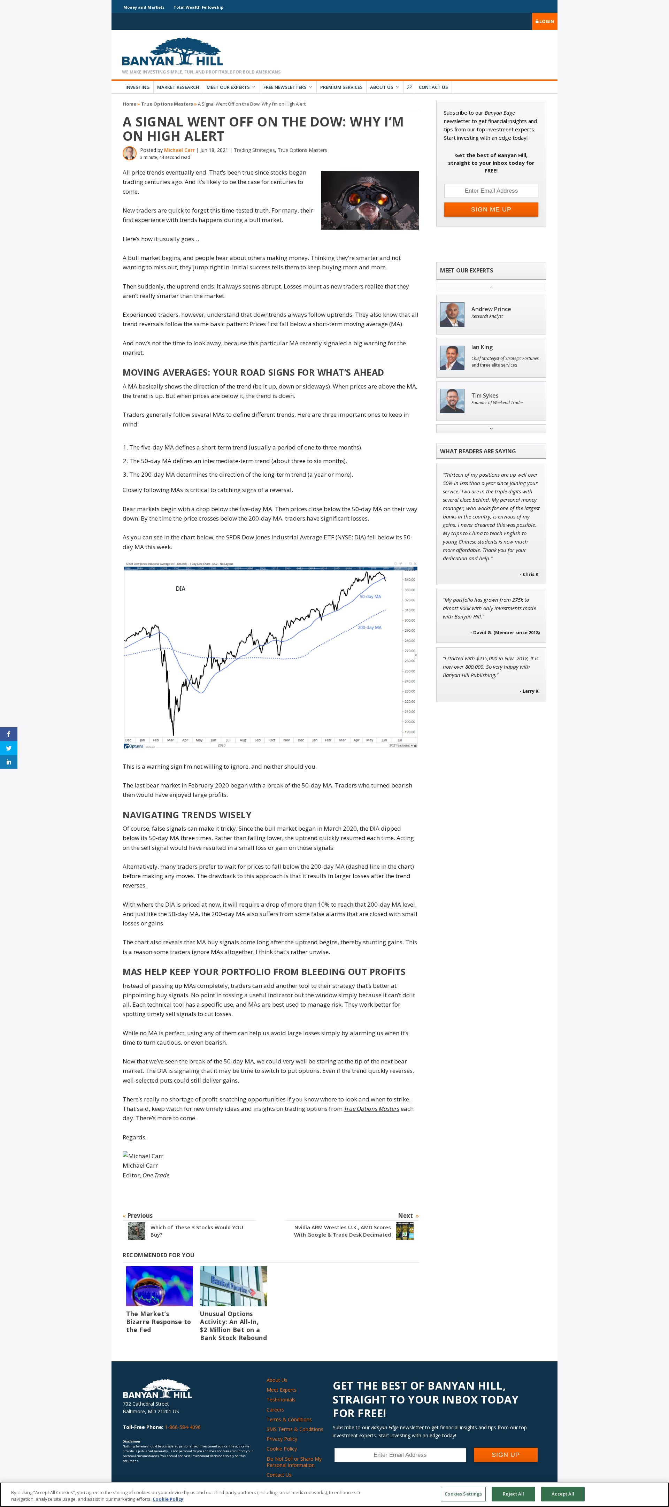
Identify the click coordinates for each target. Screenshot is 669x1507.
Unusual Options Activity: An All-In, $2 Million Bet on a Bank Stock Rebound (233, 1325)
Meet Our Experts (228, 87)
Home (129, 104)
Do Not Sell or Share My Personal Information (294, 1461)
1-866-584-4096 (183, 1427)
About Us (381, 87)
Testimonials (281, 1399)
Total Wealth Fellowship (198, 7)
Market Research (178, 87)
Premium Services (341, 87)
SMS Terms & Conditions (295, 1429)
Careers (275, 1409)
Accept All (563, 1494)
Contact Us (433, 87)
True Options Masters (167, 104)
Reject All (513, 1494)
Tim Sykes (485, 395)
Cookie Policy (282, 1448)
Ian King (482, 347)
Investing (137, 87)
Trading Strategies (254, 150)
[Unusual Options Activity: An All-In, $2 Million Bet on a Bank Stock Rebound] (233, 1286)
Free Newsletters (285, 87)
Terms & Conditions (289, 1419)
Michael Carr (179, 150)
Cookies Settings (463, 1494)
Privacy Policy (282, 1439)
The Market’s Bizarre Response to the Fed (158, 1321)
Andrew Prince (491, 309)
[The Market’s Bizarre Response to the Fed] (159, 1286)
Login (546, 21)
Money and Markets (143, 7)
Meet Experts (282, 1389)
